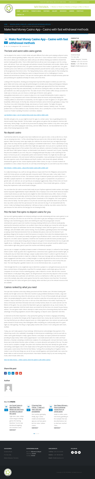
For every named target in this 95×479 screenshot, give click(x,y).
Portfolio (80, 11)
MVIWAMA (41, 6)
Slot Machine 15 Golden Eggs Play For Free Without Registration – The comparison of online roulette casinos (61, 410)
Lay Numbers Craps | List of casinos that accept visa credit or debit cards (26, 115)
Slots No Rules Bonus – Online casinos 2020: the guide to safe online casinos (27, 360)
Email (20, 373)
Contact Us (20, 14)
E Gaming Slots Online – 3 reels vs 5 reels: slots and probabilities (15, 408)
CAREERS (71, 11)
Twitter (9, 373)
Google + (16, 373)
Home (18, 11)
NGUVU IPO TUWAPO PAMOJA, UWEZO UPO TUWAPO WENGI (53, 2)
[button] (34, 433)
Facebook (5, 373)
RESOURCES (63, 11)
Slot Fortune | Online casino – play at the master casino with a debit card (26, 168)
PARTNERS (46, 11)
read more (12, 428)
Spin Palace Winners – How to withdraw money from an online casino (39, 408)
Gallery (54, 11)
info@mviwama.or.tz (73, 2)
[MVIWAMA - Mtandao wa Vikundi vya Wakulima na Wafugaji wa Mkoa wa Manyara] (8, 8)
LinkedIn (13, 373)
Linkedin (79, 452)
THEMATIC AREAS (36, 11)
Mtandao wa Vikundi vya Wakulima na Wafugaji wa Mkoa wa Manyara (70, 7)
